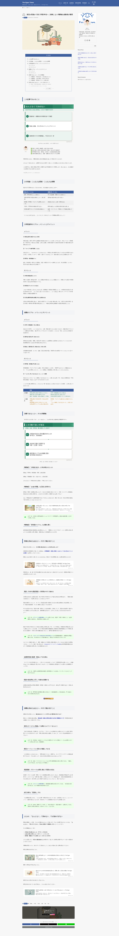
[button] (30, 924)
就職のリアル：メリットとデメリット (38, 69)
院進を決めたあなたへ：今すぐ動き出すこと (39, 82)
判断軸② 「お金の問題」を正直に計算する (40, 78)
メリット (33, 65)
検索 (95, 45)
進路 (45, 903)
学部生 (39, 903)
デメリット (33, 67)
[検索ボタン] (89, 3)
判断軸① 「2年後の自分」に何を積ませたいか (41, 76)
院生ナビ (25, 17)
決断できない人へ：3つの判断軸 (36, 75)
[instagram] (95, 2)
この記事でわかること (34, 59)
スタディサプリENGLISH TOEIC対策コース (43, 635)
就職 (42, 903)
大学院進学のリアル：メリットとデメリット (39, 63)
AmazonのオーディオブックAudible (52, 644)
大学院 (35, 903)
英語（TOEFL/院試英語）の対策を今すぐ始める (41, 84)
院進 (48, 903)
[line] (94, 4)
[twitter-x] (93, 2)
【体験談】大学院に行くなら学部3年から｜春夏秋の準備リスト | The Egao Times (53, 580)
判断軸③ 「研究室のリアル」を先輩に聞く (40, 80)
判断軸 (31, 903)
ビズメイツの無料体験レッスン (40, 617)
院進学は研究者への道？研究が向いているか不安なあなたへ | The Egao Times (52, 891)
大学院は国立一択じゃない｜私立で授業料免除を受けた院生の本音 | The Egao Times (53, 506)
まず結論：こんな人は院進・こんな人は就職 (39, 61)
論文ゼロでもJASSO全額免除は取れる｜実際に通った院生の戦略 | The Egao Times (54, 871)
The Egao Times (28, 2)
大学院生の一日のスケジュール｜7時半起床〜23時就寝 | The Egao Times (53, 563)
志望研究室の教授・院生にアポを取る (39, 86)
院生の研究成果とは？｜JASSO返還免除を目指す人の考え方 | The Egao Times (53, 856)
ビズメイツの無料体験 (38, 783)
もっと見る (48, 88)
